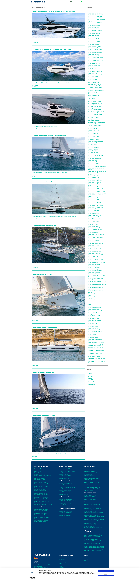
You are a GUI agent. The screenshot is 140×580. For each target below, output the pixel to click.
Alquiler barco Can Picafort (94, 41)
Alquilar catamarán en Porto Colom (91, 515)
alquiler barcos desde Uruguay (95, 251)
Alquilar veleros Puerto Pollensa (95, 30)
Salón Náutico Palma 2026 (94, 120)
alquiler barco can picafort (39, 478)
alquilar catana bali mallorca (95, 210)
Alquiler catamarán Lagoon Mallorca (41, 517)
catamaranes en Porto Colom (95, 353)
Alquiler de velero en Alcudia (65, 503)
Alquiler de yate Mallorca (94, 63)
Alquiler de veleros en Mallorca (95, 60)
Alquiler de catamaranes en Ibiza (91, 472)
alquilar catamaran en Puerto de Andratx (96, 195)
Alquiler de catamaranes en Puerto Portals (93, 514)
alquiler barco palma (93, 247)
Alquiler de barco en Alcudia (40, 492)
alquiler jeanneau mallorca (94, 314)
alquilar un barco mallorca (39, 472)
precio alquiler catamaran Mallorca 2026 (96, 362)
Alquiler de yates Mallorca (94, 65)
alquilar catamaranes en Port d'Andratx (97, 204)
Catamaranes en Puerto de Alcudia (96, 89)
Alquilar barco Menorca (64, 494)
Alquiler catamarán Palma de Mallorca (92, 508)
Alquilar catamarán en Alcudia (95, 16)
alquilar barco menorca (93, 163)
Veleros (60, 558)
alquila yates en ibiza (93, 154)
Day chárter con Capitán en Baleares (92, 487)
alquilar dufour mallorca (93, 212)
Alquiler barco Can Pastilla (94, 40)
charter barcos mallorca (39, 474)
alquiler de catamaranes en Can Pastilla (97, 283)
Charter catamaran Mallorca (95, 95)
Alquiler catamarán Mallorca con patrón (92, 509)
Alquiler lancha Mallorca (39, 468)
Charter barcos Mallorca (94, 93)
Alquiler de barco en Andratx (40, 487)
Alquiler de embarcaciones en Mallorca (67, 471)
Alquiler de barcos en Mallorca (95, 55)
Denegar (106, 574)
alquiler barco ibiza (92, 239)
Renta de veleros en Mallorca (95, 104)
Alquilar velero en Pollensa (64, 502)
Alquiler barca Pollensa (93, 35)
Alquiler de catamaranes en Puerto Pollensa (93, 512)
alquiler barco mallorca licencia (95, 242)
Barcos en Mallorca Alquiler (94, 82)
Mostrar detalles (42, 577)
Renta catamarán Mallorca (94, 101)
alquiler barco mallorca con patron (91, 498)
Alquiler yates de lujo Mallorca (95, 81)
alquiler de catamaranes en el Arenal (97, 306)
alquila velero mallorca (93, 146)
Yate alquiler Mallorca (93, 123)
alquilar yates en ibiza (93, 235)
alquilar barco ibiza (92, 160)
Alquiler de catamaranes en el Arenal (92, 520)
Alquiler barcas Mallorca (64, 472)
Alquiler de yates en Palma (94, 67)
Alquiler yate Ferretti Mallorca (40, 523)
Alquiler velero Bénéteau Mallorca (41, 512)
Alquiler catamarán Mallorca (95, 52)
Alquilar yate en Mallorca (94, 33)
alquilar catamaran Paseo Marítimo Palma (96, 184)
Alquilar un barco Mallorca (94, 25)
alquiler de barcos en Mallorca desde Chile (97, 276)
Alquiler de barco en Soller (39, 489)
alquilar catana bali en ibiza (94, 209)
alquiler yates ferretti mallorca (95, 340)
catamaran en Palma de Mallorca (96, 350)
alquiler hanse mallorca (93, 312)
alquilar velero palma (93, 224)
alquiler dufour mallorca (93, 309)
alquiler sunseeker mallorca (94, 318)
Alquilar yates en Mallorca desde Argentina (93, 534)
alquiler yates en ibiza (93, 337)
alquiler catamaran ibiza (94, 264)
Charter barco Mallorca (93, 92)
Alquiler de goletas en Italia (64, 515)
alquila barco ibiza (92, 128)
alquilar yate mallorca (93, 231)
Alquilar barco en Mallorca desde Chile (92, 550)
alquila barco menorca (93, 131)
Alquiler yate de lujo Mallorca (90, 499)
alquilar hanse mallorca (93, 213)
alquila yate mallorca (93, 152)
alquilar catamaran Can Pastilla (95, 180)
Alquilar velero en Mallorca (94, 29)
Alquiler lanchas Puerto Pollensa (95, 71)
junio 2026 (90, 375)
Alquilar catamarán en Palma (95, 22)
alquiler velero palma (93, 326)
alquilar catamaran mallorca (95, 199)
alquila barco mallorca (93, 130)
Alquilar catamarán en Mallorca (95, 18)
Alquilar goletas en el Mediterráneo (67, 508)
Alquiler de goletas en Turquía (65, 511)
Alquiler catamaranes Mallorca (95, 49)
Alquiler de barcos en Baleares (65, 468)
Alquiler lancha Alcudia (93, 68)
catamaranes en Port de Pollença (96, 352)
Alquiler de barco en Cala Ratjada (41, 483)
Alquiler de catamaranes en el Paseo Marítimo (94, 519)
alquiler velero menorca (93, 325)
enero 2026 (90, 383)
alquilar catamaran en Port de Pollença (97, 190)
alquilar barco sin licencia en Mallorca (97, 166)
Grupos (60, 566)
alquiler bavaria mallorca (94, 256)
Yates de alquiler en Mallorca (95, 125)
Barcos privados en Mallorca (95, 87)
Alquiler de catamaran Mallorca (95, 57)
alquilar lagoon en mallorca (94, 216)
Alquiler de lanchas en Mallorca (95, 59)
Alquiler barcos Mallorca (93, 44)
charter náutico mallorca (94, 356)
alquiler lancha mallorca (93, 317)
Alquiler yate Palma (92, 79)
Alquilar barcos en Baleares (65, 466)
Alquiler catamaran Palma (94, 48)
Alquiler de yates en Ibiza (89, 468)
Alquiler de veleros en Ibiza (89, 475)
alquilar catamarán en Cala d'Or (95, 207)
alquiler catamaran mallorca (95, 266)
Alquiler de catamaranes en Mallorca (92, 504)
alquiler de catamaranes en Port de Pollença (96, 291)
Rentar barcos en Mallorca (94, 109)
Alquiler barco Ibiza (88, 479)
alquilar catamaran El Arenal (95, 182)
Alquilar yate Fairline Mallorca (40, 521)
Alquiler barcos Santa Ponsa (94, 46)
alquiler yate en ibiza (93, 328)
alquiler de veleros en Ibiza (94, 307)
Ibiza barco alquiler (88, 474)
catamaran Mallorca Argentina (95, 345)
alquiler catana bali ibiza (94, 272)
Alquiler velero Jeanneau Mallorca (41, 509)
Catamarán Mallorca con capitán (96, 90)
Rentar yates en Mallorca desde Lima (92, 538)
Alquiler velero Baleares (93, 73)
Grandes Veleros (62, 564)
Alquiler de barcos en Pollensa (40, 493)
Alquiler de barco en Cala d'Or (40, 477)
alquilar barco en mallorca (94, 158)
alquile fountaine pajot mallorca (95, 237)
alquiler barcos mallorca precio (95, 253)
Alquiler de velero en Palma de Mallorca (67, 500)
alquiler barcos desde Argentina (95, 248)
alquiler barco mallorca (93, 240)
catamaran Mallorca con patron (95, 347)
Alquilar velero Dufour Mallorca (40, 513)
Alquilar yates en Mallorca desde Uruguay (93, 535)
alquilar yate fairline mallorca (95, 228)
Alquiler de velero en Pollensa (40, 490)
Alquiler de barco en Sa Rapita (40, 482)
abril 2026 (90, 378)
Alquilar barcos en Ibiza (89, 466)
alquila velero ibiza (92, 144)
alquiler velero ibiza (92, 322)
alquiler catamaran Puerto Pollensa (96, 262)
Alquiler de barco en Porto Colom (41, 485)
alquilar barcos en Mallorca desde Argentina (96, 168)
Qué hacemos (87, 560)
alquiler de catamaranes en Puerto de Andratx (97, 303)
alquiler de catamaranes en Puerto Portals (96, 300)
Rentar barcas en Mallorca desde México (93, 540)
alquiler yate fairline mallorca (95, 329)
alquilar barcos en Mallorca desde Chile (97, 171)
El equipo (86, 558)
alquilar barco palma (93, 165)
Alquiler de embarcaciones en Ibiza (66, 470)
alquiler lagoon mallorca (94, 315)
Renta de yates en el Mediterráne (96, 108)
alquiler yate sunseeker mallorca (96, 336)
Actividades (61, 567)
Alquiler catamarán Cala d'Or (90, 523)
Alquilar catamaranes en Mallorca (92, 501)
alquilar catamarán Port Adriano (95, 205)
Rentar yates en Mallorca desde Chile (92, 536)
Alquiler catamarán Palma (94, 54)
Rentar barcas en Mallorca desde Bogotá (93, 539)
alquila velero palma (93, 149)
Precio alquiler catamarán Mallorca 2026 (93, 527)
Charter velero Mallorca (93, 97)
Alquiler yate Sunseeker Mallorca (41, 520)
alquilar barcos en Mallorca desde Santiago (96, 173)
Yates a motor (62, 560)
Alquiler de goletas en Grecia (65, 514)
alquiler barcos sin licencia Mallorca (96, 254)
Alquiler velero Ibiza (88, 470)
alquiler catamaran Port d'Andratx (96, 261)
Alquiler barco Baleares (93, 36)
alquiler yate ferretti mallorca (95, 331)
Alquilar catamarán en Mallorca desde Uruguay (97, 20)
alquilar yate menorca (93, 232)
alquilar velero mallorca (93, 221)
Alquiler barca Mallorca (64, 478)
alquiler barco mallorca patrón (95, 243)
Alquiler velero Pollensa (93, 76)
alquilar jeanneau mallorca (94, 215)
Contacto (92, 2)
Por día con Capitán (63, 562)
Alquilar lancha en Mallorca (94, 24)
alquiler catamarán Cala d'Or (95, 270)
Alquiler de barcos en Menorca (66, 480)
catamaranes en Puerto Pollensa (96, 355)
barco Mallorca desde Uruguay (95, 344)
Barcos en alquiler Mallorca (94, 84)
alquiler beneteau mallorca (94, 258)
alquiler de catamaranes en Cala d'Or (97, 281)
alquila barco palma (93, 133)
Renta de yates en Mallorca (94, 106)
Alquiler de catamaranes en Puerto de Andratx (94, 516)
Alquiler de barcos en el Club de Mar (41, 501)
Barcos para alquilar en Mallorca (96, 86)
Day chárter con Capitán (90, 485)
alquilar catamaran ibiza (94, 197)
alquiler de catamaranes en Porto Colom (96, 294)
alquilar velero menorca (93, 223)
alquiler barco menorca (93, 245)
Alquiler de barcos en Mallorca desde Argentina (94, 547)
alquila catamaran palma (94, 139)
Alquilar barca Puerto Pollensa (95, 13)
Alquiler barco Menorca (64, 488)
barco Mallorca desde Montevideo (96, 342)
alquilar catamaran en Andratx (95, 188)
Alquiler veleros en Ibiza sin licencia (91, 482)
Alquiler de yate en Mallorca (90, 496)
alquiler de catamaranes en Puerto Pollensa (96, 297)
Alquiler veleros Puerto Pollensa (95, 78)
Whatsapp (85, 2)
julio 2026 (90, 373)
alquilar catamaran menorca (95, 201)
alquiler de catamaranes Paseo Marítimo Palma (95, 279)
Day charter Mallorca (88, 490)
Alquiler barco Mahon (63, 493)
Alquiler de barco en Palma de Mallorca (42, 475)
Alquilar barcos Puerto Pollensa (95, 14)
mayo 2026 (90, 376)
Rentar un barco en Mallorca (95, 112)
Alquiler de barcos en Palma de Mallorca (42, 496)
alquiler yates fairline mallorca (95, 339)
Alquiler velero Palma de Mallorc (95, 74)
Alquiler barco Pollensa (93, 43)
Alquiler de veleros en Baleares (65, 483)
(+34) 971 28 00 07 (76, 2)
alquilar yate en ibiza (93, 226)
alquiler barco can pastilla (39, 481)
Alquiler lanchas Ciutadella (64, 491)
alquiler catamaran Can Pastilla (95, 259)
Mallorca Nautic (91, 98)
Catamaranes (62, 559)
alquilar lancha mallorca (94, 218)
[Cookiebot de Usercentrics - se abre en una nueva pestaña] (32, 578)
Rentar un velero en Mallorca (95, 114)
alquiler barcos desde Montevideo (96, 250)
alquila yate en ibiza (92, 150)
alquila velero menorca (93, 147)
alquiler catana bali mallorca (95, 273)
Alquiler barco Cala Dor (93, 38)
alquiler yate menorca (93, 334)
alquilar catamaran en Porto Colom (96, 191)
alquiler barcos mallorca (39, 471)
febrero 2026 (91, 381)
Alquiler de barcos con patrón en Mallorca (43, 500)
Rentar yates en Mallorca (94, 119)
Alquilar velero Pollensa (93, 27)
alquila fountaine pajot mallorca (95, 141)
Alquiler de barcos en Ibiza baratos (91, 478)
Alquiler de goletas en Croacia (65, 512)
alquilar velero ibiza (92, 220)
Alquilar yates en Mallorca (90, 492)
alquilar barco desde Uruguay (95, 157)
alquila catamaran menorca (95, 138)
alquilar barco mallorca (93, 161)
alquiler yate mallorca (93, 333)
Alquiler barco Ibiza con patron (90, 477)
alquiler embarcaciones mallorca (96, 310)
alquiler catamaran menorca (95, 267)
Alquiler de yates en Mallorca (90, 495)
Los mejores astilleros (39, 506)
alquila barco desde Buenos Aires (96, 127)
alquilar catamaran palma (94, 202)
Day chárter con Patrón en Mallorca (92, 488)
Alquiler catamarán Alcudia (94, 51)
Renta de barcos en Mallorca (95, 103)
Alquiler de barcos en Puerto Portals (41, 498)
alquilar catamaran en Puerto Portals (97, 193)
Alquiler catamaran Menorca (65, 490)
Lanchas (61, 563)
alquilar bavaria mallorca (94, 176)
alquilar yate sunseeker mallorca (96, 234)
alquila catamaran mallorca (94, 136)
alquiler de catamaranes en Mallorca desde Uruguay (97, 285)
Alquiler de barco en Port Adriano (41, 486)
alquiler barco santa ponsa (39, 479)
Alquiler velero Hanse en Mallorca (41, 514)
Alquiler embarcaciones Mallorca (41, 497)
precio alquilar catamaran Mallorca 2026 (96, 359)
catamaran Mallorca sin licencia (95, 348)
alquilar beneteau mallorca (94, 177)
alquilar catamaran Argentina (95, 179)
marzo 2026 (91, 379)
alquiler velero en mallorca (94, 320)
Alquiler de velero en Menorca (65, 486)
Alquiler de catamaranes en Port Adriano (93, 522)
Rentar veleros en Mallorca (94, 116)
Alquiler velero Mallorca (64, 504)
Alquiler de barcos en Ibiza (89, 471)
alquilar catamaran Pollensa (94, 186)
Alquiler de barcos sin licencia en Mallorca (43, 504)
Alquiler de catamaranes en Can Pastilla (92, 518)
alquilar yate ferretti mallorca (95, 229)
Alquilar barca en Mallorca (64, 477)
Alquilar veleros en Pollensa (94, 32)
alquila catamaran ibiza (93, 135)
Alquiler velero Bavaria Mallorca (40, 510)
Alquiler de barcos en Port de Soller (41, 502)
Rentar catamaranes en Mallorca (96, 111)
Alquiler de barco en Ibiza (89, 481)
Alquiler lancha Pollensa (93, 70)
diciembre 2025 (91, 384)
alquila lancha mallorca (93, 142)
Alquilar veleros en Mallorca (65, 496)
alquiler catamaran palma (94, 269)
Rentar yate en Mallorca (93, 117)
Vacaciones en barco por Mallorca (96, 122)
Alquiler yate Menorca (63, 484)
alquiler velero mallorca (93, 323)
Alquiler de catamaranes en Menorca (67, 487)
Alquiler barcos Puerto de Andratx (41, 494)
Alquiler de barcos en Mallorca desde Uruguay (94, 546)
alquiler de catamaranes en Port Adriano (95, 288)
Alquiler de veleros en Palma (94, 62)
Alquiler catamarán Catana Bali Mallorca (42, 516)
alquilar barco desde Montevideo (96, 155)
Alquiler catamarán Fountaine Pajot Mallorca (43, 518)
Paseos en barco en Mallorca (95, 100)
